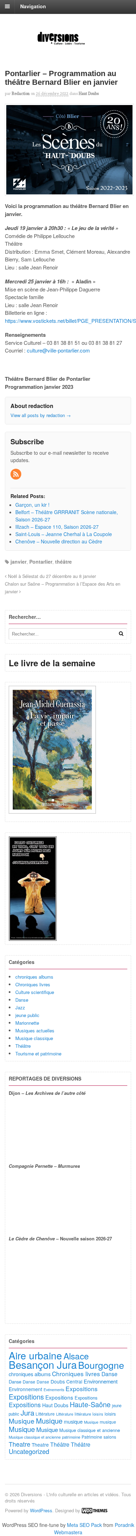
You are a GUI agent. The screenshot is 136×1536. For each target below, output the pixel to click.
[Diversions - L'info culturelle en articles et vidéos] (68, 44)
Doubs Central (66, 1381)
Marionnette (27, 1022)
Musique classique (34, 1038)
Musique (22, 1420)
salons (110, 1437)
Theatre (19, 1443)
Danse (21, 999)
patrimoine (71, 1437)
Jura (27, 1412)
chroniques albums (34, 976)
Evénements (54, 1389)
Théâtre (23, 1045)
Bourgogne (101, 1365)
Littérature (45, 1414)
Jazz (20, 1007)
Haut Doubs (89, 93)
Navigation (33, 6)
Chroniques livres (32, 984)
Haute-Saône (90, 1404)
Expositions (82, 1388)
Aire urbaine (35, 1355)
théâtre (63, 561)
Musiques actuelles (34, 1030)
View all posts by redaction (40, 415)
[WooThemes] (94, 1510)
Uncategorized (29, 1451)
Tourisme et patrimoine (38, 1053)
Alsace (76, 1356)
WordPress (41, 1510)
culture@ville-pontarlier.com (58, 350)
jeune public (27, 1015)
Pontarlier (40, 561)
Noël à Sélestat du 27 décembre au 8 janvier (51, 576)
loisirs (97, 1414)
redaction (21, 93)
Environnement (101, 1381)
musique (73, 1421)
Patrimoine (92, 1437)
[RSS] (16, 474)
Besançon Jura (43, 1364)
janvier (18, 561)
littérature (83, 1414)
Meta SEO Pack (84, 1524)
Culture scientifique (34, 992)
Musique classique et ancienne (89, 1430)
